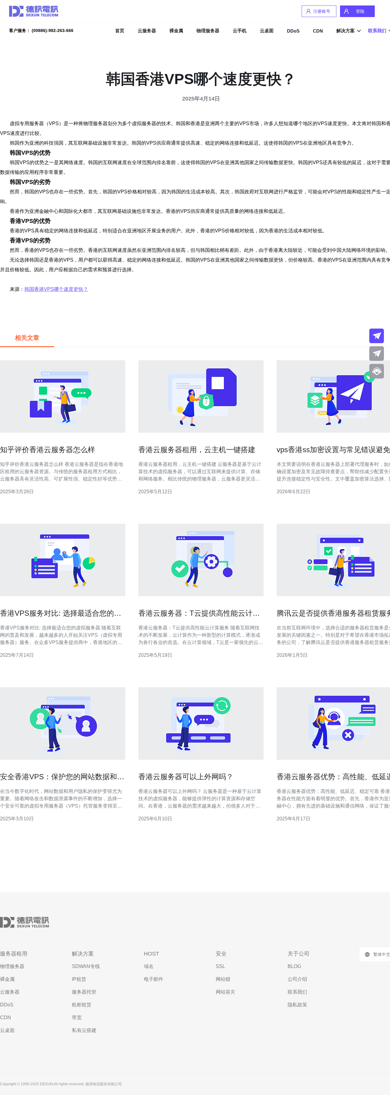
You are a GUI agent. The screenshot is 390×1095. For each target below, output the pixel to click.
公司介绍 (297, 979)
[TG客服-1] (376, 336)
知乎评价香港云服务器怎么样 (47, 449)
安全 (221, 954)
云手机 (239, 30)
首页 (119, 30)
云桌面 (267, 30)
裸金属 (176, 30)
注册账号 (321, 11)
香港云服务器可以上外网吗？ (185, 777)
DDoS (293, 30)
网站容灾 (225, 992)
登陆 (360, 11)
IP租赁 (79, 979)
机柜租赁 (81, 1004)
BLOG (294, 966)
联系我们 (297, 992)
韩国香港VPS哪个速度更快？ (56, 289)
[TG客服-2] (376, 353)
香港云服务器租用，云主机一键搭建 (196, 449)
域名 (149, 966)
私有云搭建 (84, 1030)
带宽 (77, 1017)
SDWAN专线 (86, 966)
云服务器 (147, 30)
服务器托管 (84, 992)
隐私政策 (297, 1004)
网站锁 (223, 979)
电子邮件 (153, 979)
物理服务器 (208, 30)
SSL (220, 966)
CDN (318, 30)
